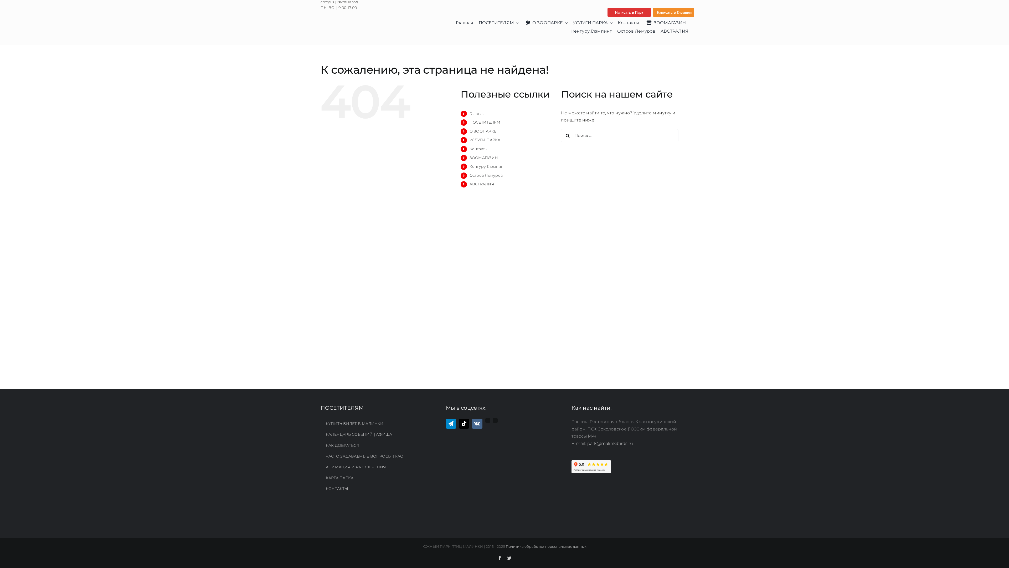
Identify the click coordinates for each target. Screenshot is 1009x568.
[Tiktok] (464, 424)
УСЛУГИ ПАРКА (485, 140)
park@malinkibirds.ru (610, 443)
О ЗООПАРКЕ (483, 131)
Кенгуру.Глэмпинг (488, 166)
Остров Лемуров (486, 175)
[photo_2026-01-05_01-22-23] (361, 21)
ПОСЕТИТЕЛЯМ (485, 122)
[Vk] (477, 424)
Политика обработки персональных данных (546, 546)
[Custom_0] (487, 420)
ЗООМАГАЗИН (484, 157)
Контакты (479, 148)
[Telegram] (451, 424)
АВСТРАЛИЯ (482, 184)
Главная (477, 113)
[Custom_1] (495, 420)
